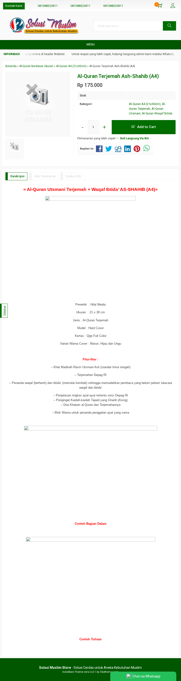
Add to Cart (146, 127)
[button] (169, 26)
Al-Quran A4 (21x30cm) (144, 104)
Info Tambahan (45, 176)
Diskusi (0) (73, 176)
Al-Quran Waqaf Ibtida (157, 113)
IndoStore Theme (72, 671)
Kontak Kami (13, 6)
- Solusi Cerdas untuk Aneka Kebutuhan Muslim (90, 667)
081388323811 (48, 6)
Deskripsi (17, 176)
